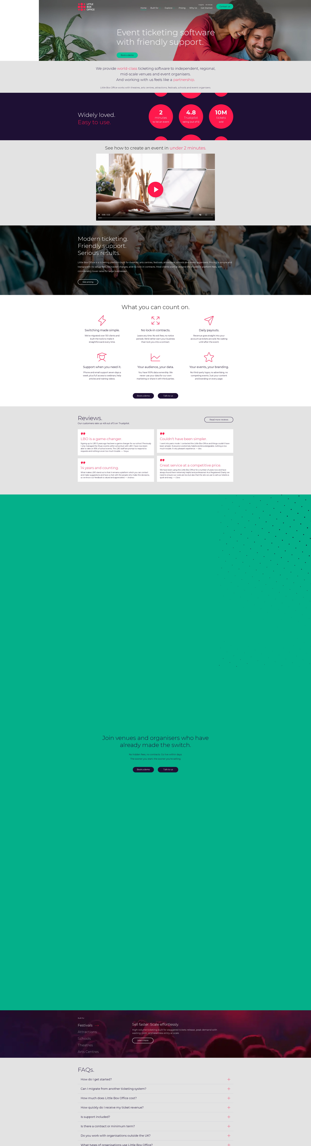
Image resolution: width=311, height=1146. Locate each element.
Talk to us (168, 396)
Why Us (193, 8)
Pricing (182, 8)
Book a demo (127, 55)
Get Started (206, 8)
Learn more (142, 1040)
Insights (201, 5)
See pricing (88, 282)
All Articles (209, 5)
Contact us (225, 6)
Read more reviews (219, 420)
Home (144, 8)
